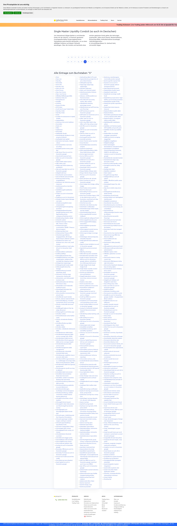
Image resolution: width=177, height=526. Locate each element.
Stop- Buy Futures (61, 92)
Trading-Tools (104, 20)
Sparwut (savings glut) (86, 422)
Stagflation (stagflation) (110, 141)
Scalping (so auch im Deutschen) (65, 197)
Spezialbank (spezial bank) (87, 451)
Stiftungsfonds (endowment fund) (113, 246)
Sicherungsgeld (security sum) (88, 219)
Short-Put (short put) (85, 189)
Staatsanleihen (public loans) (112, 90)
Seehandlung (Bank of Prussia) (88, 77)
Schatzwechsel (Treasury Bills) (64, 233)
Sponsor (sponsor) (85, 482)
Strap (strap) (107, 315)
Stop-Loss (58, 79)
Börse (103, 505)
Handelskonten (80, 20)
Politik (103, 501)
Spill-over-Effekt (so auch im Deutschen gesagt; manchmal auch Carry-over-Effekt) (88, 462)
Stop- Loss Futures (61, 94)
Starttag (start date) (109, 169)
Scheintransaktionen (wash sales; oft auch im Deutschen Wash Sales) (65, 248)
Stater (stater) (108, 172)
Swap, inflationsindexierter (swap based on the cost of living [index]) (113, 424)
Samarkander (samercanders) (64, 174)
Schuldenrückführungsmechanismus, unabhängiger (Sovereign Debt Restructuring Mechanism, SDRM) (65, 360)
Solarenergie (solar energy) (87, 325)
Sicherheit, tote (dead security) (88, 204)
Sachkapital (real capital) (62, 139)
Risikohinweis (87, 499)
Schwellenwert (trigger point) (64, 437)
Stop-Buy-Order (60, 111)
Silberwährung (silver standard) (88, 253)
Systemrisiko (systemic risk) (111, 467)
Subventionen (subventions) (111, 392)
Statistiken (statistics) (110, 171)
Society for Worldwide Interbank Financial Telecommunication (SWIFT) (89, 310)
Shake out (59, 126)
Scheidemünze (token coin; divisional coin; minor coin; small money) (65, 242)
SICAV (57, 114)
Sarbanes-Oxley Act (61, 97)
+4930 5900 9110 (62, 499)
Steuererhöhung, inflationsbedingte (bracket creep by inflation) (113, 212)
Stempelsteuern (60, 99)
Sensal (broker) (84, 142)
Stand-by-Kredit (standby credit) (113, 163)
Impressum (117, 503)
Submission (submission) (110, 368)
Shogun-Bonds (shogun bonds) (88, 172)
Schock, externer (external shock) (65, 298)
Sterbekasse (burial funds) (111, 195)
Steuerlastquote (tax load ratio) (112, 219)
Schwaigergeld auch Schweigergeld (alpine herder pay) (64, 411)
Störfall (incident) (108, 289)
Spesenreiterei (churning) (87, 449)
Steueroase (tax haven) (110, 221)
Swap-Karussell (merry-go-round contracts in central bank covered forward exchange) (113, 434)
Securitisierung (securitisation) (64, 460)
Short (57, 77)
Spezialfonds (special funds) (87, 452)
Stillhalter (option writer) (110, 251)
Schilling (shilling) (61, 253)
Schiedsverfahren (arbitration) (64, 251)
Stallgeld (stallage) (109, 142)
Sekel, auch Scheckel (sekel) (88, 90)
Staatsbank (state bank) (110, 92)
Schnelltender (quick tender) (64, 297)
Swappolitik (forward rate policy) (113, 437)
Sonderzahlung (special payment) (89, 366)
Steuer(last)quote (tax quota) (112, 223)
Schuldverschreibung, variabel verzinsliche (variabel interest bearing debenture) (64, 394)
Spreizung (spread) (85, 486)
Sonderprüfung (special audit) (88, 364)
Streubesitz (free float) (110, 323)
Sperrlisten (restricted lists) (87, 447)
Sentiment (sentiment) (86, 148)
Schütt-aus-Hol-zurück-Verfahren (65, 122)
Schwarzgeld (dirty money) (63, 428)
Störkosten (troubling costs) (111, 291)
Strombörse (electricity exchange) (113, 336)
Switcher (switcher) (109, 454)
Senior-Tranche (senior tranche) (88, 141)
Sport (103, 506)
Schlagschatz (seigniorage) (63, 263)
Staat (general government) (111, 88)
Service (119, 20)
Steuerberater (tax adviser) (111, 203)
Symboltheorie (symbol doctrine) (113, 456)
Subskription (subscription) (111, 383)
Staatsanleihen (60, 120)
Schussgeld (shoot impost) (63, 402)
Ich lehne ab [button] (17, 12)
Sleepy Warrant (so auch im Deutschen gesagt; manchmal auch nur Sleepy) (88, 293)
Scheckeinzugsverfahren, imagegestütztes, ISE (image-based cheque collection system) (65, 236)
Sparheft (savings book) (86, 404)
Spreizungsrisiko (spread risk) (112, 80)
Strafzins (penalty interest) (111, 304)
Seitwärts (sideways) (85, 88)
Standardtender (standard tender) (113, 157)
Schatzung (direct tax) (62, 231)
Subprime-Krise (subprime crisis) (113, 377)
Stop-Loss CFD (60, 88)
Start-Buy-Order (60, 112)
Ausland (104, 510)
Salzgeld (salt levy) (61, 172)
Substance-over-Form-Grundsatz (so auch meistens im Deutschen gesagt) (113, 387)
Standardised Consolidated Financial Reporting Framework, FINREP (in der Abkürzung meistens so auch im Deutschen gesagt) (112, 152)
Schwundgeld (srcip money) (64, 441)
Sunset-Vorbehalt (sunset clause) (113, 402)
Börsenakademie (92, 20)
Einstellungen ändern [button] (28, 12)
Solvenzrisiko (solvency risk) (87, 358)
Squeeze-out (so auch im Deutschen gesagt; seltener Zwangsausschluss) (111, 84)
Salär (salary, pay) (61, 163)
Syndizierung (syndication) (111, 458)
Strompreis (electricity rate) (111, 340)
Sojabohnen (59, 129)
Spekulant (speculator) (86, 424)
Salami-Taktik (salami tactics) (64, 161)
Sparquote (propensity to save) (88, 417)
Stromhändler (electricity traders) (113, 338)
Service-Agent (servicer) (86, 154)
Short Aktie (59, 82)
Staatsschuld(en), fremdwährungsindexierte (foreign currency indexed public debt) (113, 114)
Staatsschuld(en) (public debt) (112, 111)
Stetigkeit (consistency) (110, 201)
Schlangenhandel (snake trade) (64, 265)
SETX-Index (59, 107)
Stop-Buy (58, 80)
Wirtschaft (104, 503)
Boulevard (104, 508)
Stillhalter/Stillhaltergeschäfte (64, 96)
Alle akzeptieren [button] (8, 12)
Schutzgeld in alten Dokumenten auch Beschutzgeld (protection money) (65, 405)
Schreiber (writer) (61, 313)
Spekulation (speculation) (87, 426)
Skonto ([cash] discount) (86, 283)
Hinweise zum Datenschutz (91, 503)
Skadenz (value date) (86, 281)
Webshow (89, 516)
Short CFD (59, 84)
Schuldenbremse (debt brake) (64, 332)
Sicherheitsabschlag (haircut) (88, 212)
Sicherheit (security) (85, 203)
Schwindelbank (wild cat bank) (64, 439)
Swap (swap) (107, 417)
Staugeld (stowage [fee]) (111, 174)
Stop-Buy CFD (60, 86)
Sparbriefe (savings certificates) (88, 389)
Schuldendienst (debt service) (64, 338)
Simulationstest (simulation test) (88, 255)
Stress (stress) (108, 317)
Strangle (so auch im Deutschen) (113, 313)
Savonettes (59, 124)
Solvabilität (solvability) (86, 327)
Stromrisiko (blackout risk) (111, 342)
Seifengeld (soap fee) (86, 82)
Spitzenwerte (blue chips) (87, 481)
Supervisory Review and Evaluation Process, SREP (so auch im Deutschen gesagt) (113, 409)
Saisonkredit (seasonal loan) (63, 156)
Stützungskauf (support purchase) (113, 366)
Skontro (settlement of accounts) (89, 285)
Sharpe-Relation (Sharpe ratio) (88, 171)
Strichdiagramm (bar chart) (111, 325)
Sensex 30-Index (60, 105)
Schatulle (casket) (61, 219)
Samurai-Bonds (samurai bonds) (64, 176)
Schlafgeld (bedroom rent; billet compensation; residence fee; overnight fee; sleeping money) (65, 259)
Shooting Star (107, 479)
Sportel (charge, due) (86, 484)
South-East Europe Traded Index (65, 109)
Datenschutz (87, 501)
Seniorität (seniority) (85, 139)
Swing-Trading (108, 477)
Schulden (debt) (60, 327)
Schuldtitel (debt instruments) (64, 372)
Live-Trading (75, 501)
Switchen (58, 103)
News (112, 20)
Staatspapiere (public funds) (111, 101)
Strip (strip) (107, 330)
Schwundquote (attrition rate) (64, 443)
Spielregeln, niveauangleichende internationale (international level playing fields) (89, 456)
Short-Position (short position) (88, 188)
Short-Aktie (59, 131)
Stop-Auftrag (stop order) (111, 283)
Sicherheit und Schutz (90, 512)
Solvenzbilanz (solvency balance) (89, 349)
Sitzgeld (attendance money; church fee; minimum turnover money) (88, 278)
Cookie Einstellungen (89, 514)
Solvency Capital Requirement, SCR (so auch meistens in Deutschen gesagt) (88, 342)
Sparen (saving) (84, 402)
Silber (57, 127)
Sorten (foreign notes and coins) (89, 375)
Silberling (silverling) (85, 251)
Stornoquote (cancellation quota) (113, 293)
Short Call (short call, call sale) (88, 178)
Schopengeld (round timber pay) (65, 312)
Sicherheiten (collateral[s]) (87, 206)
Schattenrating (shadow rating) (64, 218)
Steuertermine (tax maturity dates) (113, 233)
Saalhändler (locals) (61, 133)
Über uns (116, 499)
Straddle (58, 101)
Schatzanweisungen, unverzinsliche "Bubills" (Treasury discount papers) (65, 227)
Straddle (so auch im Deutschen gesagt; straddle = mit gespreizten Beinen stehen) (113, 296)
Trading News (105, 499)
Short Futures (59, 90)
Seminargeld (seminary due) (88, 137)
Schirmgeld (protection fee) (63, 255)
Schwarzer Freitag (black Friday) (65, 426)
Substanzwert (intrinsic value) (112, 390)
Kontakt (116, 501)
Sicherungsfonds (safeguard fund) (89, 218)
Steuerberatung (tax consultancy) (113, 204)
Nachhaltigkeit (118, 508)
